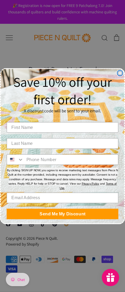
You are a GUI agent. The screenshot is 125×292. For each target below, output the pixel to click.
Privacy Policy (90, 183)
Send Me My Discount (62, 213)
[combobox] (15, 159)
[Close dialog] (120, 73)
